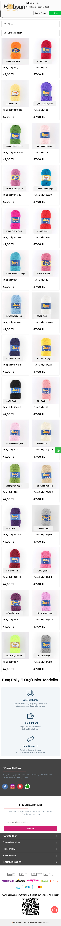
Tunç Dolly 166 (40, 110)
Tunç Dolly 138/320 (43, 619)
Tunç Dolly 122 (10, 492)
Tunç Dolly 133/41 (42, 237)
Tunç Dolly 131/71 (12, 67)
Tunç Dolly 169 (10, 619)
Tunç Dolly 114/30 (12, 407)
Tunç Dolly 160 (40, 67)
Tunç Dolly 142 (40, 280)
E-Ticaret (22, 922)
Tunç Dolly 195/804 (43, 534)
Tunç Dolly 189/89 (42, 577)
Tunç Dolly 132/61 (12, 237)
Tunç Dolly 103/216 (12, 110)
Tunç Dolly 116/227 (12, 364)
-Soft (15, 922)
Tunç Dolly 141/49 (12, 534)
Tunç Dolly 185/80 (42, 195)
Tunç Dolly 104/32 (42, 364)
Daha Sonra (40, 13)
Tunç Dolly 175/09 (12, 322)
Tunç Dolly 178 (10, 449)
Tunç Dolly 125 (10, 280)
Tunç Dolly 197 (10, 662)
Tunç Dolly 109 (40, 407)
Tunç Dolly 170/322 (43, 492)
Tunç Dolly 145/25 (12, 195)
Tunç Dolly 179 (40, 152)
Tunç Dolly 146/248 (13, 152)
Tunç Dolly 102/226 (43, 449)
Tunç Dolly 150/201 (43, 322)
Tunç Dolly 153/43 (12, 577)
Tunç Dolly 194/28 (42, 662)
